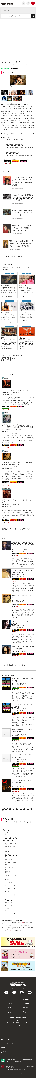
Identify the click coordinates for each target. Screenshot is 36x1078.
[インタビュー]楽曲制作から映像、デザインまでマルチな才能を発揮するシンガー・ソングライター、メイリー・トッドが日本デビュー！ (26, 290)
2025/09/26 (23, 651)
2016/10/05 (5, 469)
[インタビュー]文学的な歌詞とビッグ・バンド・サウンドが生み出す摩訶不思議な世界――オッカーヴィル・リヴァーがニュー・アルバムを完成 (26, 342)
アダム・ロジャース (11, 844)
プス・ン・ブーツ (10, 903)
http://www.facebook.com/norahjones (17, 142)
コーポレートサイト (18, 1028)
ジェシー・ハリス (10, 886)
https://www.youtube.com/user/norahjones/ (19, 155)
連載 (9, 1008)
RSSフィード (5, 1047)
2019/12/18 (18, 685)
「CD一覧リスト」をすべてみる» (13, 665)
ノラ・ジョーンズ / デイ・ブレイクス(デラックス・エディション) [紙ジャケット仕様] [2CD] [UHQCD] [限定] (17, 426)
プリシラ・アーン (10, 906)
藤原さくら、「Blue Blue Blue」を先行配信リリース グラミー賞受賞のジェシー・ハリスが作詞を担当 (21, 243)
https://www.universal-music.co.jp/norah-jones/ (20, 147)
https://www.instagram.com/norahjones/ (18, 150)
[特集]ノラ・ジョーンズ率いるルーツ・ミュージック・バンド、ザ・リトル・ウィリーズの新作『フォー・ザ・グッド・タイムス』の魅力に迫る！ (8, 342)
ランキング (26, 1008)
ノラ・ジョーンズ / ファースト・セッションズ (15, 390)
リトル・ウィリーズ (11, 837)
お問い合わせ (4, 1052)
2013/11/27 (5, 506)
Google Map (18, 1025)
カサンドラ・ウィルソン (11, 863)
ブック (9, 1003)
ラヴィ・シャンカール (11, 834)
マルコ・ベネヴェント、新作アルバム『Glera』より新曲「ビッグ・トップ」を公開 (22, 197)
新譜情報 (26, 999)
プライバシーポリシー (7, 1043)
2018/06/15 (18, 786)
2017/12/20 (5, 394)
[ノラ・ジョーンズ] (5, 91)
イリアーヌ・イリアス (11, 855)
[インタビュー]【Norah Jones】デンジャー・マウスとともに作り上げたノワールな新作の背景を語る (26, 315)
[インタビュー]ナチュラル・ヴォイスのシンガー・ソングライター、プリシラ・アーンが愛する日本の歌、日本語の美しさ (8, 316)
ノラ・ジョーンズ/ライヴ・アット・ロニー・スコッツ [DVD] (22, 781)
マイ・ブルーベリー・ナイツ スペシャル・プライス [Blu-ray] (22, 731)
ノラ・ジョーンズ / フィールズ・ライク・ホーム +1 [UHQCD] (22, 571)
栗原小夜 (7, 872)
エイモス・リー (9, 859)
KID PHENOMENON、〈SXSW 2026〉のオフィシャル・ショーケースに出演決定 (22, 212)
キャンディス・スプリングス (11, 868)
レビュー (26, 1012)
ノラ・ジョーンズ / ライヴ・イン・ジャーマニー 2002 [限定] (22, 648)
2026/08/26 (18, 551)
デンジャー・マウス (11, 895)
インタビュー (9, 1012)
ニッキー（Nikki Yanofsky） (9, 899)
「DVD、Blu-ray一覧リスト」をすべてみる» (16, 809)
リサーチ (26, 1003)
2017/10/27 (5, 431)
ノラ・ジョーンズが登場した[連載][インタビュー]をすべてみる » (12, 357)
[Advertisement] (18, 39)
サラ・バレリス (9, 883)
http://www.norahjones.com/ (14, 139)
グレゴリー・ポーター (11, 876)
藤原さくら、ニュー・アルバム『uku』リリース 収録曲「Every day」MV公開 (22, 227)
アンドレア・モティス (11, 847)
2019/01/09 (18, 736)
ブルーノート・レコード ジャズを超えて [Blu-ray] (22, 705)
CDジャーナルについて (7, 1039)
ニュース (10, 999)
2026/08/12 (18, 576)
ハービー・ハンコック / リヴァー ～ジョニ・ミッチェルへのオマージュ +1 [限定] (22, 544)
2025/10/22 (18, 627)
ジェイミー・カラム (11, 889)
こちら (22, 922)
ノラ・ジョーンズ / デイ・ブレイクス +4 (21, 597)
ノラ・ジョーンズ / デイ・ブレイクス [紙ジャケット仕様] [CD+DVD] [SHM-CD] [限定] (17, 463)
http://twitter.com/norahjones (14, 144)
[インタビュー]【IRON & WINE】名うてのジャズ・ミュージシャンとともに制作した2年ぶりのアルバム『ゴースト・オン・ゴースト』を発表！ (8, 290)
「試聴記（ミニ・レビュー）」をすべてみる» (17, 528)
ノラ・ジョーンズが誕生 (11, 822)
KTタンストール (10, 880)
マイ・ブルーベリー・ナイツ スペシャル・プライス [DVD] (22, 756)
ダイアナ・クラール (11, 892)
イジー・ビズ (8, 851)
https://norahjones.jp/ (12, 152)
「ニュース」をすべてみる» (11, 256)
